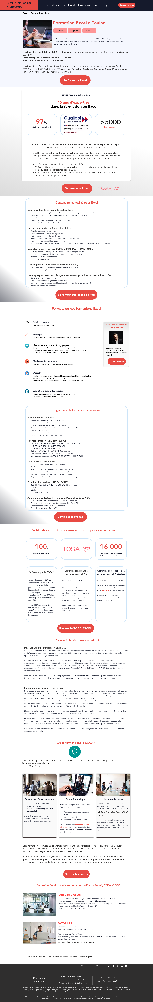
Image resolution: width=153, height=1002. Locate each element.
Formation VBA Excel (47, 997)
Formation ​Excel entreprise (37, 808)
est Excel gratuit (112, 997)
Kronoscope (39, 978)
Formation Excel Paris (54, 987)
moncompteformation (62, 71)
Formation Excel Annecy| (104, 987)
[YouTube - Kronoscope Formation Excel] (122, 966)
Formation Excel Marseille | (87, 987)
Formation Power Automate (114, 989)
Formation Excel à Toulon (40, 13)
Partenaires (45, 998)
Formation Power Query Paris (81, 989)
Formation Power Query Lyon (61, 989)
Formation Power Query (44, 989)
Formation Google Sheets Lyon (45, 991)
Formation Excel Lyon (40, 987)
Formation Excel (28, 987)
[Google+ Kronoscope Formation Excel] (117, 966)
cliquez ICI (90, 956)
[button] (51, 5)
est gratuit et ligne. (113, 590)
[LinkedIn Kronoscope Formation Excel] (109, 966)
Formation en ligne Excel (70, 987)
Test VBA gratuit (122, 997)
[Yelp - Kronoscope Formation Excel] (126, 966)
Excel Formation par (18, 4)
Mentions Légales (100, 997)
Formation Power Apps (98, 989)
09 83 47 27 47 (109, 978)
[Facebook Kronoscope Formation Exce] (113, 966)
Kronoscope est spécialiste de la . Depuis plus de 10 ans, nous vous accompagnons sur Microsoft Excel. (76, 146)
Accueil (26, 13)
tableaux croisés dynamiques (62, 678)
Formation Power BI (29, 989)
